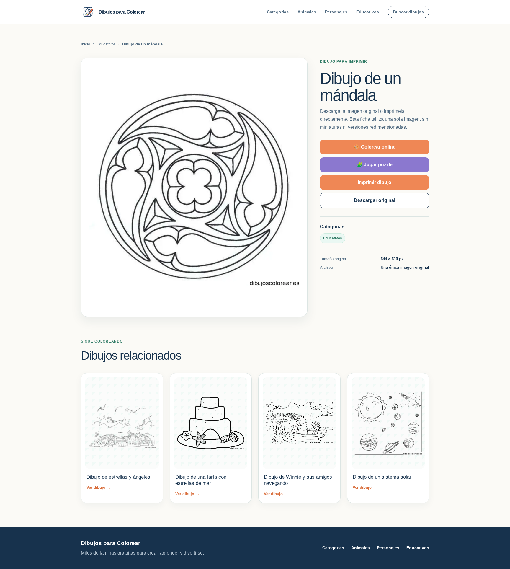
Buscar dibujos (408, 11)
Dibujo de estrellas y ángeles (118, 477)
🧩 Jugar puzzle (375, 164)
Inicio (85, 44)
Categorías (278, 11)
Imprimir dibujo (374, 182)
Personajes (336, 11)
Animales (307, 11)
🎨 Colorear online (374, 146)
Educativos (367, 11)
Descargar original (374, 200)
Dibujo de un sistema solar (382, 477)
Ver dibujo (98, 487)
